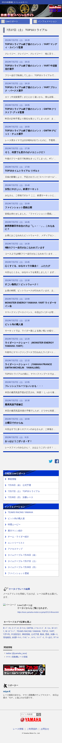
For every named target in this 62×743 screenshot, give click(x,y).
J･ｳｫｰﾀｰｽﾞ (39, 628)
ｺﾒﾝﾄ (33, 637)
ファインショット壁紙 (18, 573)
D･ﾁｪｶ (22, 628)
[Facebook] (57, 462)
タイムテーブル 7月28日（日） (22, 567)
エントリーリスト (16, 543)
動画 (42, 634)
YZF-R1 (6, 634)
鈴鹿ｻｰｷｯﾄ (16, 637)
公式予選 (35, 634)
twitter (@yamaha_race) (16, 653)
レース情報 (18, 729)
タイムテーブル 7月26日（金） (22, 555)
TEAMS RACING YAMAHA (20, 512)
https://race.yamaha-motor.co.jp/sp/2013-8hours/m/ (38, 612)
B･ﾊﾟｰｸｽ (7, 628)
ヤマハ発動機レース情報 (17, 657)
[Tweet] (51, 462)
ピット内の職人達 (16, 518)
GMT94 (30, 628)
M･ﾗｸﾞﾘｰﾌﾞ (10, 631)
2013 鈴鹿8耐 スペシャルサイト (15, 2)
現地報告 (7, 637)
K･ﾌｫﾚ (48, 628)
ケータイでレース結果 (19, 589)
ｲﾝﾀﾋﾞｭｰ (26, 637)
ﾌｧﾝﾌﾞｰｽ (40, 637)
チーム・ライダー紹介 (18, 536)
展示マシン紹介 (15, 530)
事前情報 (26, 634)
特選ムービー (14, 524)
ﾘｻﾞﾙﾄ (56, 637)
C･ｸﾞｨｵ (15, 628)
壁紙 (47, 634)
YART (51, 631)
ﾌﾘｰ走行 (48, 637)
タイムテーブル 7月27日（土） (22, 561)
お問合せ (45, 729)
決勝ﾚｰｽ (53, 634)
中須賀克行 (16, 634)
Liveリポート (12, 21)
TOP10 (45, 631)
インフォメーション (47, 21)
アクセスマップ (15, 549)
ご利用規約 (32, 729)
